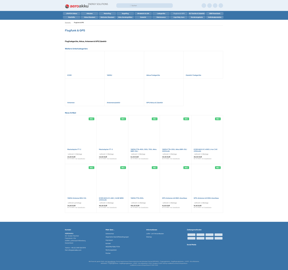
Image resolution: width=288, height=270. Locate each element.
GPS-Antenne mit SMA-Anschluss (206, 198)
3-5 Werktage (141, 203)
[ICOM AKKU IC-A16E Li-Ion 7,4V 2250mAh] (207, 133)
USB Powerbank (214, 13)
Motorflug (107, 13)
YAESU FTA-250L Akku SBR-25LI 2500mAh (174, 150)
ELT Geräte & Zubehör (197, 13)
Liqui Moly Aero (178, 17)
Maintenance (161, 17)
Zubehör (143, 17)
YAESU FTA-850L (137, 198)
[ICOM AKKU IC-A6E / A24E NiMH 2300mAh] (112, 182)
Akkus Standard (89, 17)
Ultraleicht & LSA (143, 13)
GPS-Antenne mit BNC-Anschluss (174, 198)
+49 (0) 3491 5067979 (78, 248)
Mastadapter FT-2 (74, 149)
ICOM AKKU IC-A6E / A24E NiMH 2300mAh (111, 199)
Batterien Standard (107, 17)
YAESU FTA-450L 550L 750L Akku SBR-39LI (144, 150)
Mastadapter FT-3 (106, 149)
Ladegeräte (161, 13)
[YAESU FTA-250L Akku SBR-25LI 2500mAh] (175, 133)
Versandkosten (81, 158)
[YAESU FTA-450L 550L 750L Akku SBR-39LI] (144, 133)
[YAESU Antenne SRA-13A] (80, 182)
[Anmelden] (209, 5)
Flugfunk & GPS (179, 13)
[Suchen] (170, 5)
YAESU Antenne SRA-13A (76, 198)
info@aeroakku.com (74, 250)
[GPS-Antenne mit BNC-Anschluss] (175, 182)
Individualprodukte (214, 17)
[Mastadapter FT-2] (80, 133)
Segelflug (125, 13)
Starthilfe (71, 17)
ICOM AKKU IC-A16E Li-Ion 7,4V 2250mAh (205, 150)
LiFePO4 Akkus (71, 13)
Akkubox (90, 13)
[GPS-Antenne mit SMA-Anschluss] (207, 182)
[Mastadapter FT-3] (112, 133)
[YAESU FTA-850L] (144, 182)
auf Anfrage (77, 203)
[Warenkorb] (215, 5)
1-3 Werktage (78, 154)
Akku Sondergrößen (125, 17)
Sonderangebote (197, 17)
